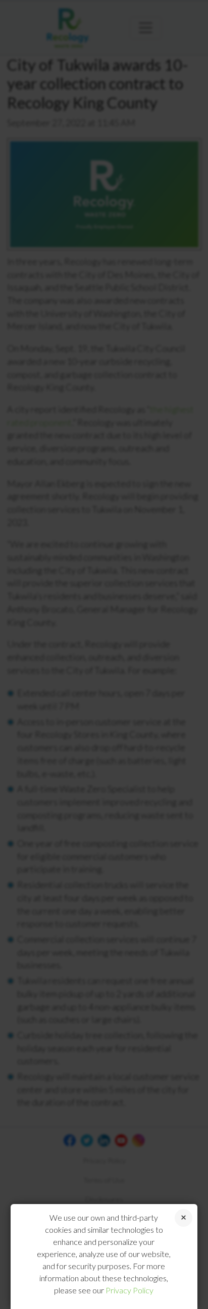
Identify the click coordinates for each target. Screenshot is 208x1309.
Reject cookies (183, 1218)
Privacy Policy (129, 1290)
